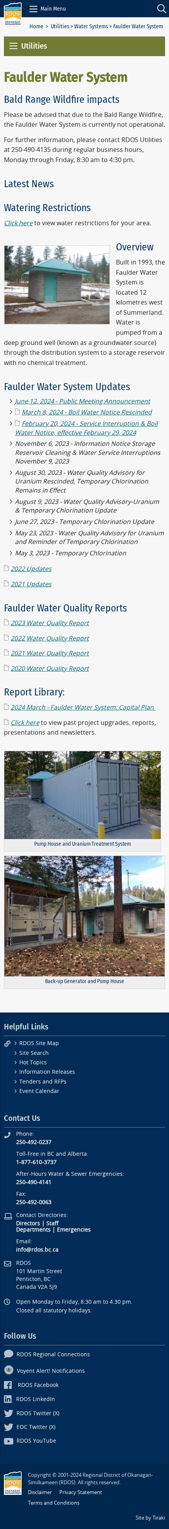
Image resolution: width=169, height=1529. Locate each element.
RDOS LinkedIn (35, 1399)
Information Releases (47, 1072)
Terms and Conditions (53, 1503)
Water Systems (91, 26)
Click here (25, 722)
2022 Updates (31, 569)
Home (36, 26)
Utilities (60, 26)
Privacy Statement (80, 1492)
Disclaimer (40, 1492)
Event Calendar (39, 1091)
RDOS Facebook (38, 1385)
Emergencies (74, 1229)
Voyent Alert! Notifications (51, 1371)
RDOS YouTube (36, 1441)
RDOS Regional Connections (53, 1354)
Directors (28, 1223)
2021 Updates (31, 584)
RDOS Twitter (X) (38, 1413)
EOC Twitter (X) (36, 1427)
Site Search (34, 1053)
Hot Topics (33, 1062)
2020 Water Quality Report (50, 668)
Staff (52, 1223)
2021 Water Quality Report (50, 653)
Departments (33, 1229)
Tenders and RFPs (42, 1081)
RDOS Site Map (39, 1043)
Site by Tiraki (150, 1518)
